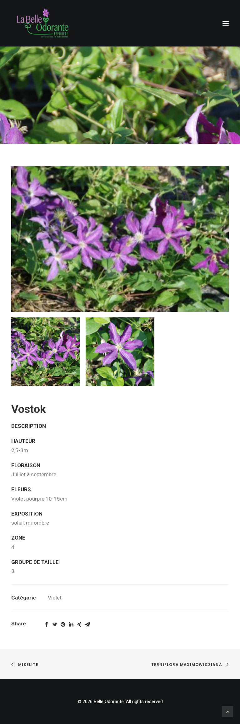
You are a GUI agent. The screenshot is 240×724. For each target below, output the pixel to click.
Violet (55, 597)
